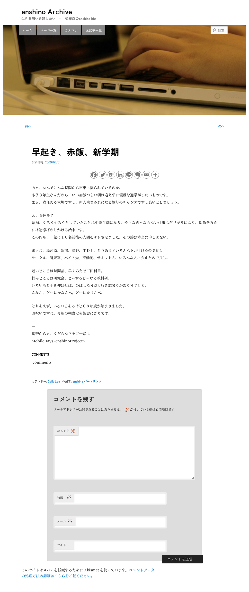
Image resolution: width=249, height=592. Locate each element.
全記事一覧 (94, 30)
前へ (26, 126)
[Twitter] (103, 175)
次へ (223, 126)
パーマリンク (92, 381)
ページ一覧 (48, 30)
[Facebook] (94, 175)
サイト (61, 545)
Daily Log (54, 381)
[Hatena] (111, 175)
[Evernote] (138, 175)
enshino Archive (46, 11)
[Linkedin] (120, 175)
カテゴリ (71, 30)
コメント (66, 430)
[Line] (129, 175)
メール (65, 521)
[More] (155, 175)
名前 (64, 497)
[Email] (146, 175)
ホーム (27, 30)
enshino (77, 381)
